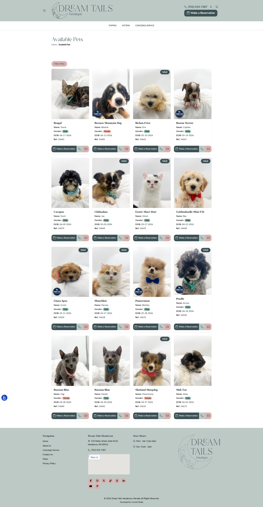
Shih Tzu (181, 389)
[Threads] (117, 481)
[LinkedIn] (123, 481)
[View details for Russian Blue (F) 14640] (70, 361)
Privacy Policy (49, 463)
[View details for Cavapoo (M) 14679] (70, 183)
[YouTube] (90, 486)
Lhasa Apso (60, 300)
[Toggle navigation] (44, 10)
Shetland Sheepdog (146, 389)
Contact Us (48, 454)
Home (54, 45)
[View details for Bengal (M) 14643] (70, 94)
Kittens (126, 26)
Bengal (58, 122)
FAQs (45, 459)
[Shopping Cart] (216, 7)
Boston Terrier (184, 122)
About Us (47, 446)
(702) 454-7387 (98, 450)
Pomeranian (142, 300)
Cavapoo (59, 211)
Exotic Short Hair (145, 211)
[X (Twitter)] (104, 481)
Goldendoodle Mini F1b (190, 211)
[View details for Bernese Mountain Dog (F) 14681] (111, 94)
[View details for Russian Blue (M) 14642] (111, 361)
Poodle (180, 298)
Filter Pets (59, 64)
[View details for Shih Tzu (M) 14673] (192, 361)
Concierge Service (144, 26)
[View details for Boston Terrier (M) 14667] (192, 94)
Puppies (113, 26)
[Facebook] (90, 481)
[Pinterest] (97, 486)
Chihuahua (101, 211)
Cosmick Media (137, 502)
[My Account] (211, 7)
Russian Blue (61, 389)
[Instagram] (97, 481)
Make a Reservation (203, 13)
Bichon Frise (142, 122)
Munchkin (101, 300)
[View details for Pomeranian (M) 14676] (152, 272)
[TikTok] (110, 481)
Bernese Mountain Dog (108, 122)
